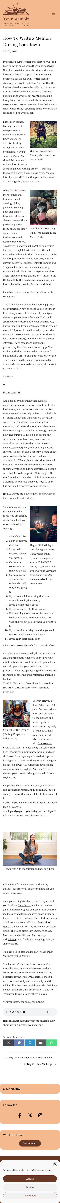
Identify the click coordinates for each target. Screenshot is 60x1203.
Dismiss (30, 1187)
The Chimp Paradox (27, 421)
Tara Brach (24, 905)
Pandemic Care (31, 917)
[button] (55, 1164)
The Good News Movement (25, 930)
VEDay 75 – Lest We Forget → (40, 1064)
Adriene (12, 939)
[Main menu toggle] (53, 14)
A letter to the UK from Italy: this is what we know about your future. (29, 280)
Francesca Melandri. (42, 284)
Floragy (44, 717)
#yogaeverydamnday (25, 811)
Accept (30, 1178)
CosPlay (22, 764)
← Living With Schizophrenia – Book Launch (27, 1057)
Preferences (30, 1195)
